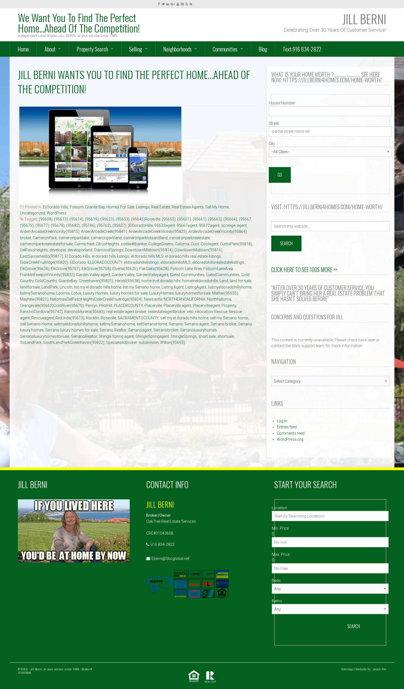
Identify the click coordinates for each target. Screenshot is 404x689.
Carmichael (84, 244)
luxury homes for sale (129, 293)
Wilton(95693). (173, 342)
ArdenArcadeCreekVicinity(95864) (218, 231)
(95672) (27, 225)
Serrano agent (196, 324)
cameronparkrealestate (189, 238)
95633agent (164, 225)
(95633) (122, 219)
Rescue (220, 311)
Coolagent (209, 244)
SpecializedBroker (121, 342)
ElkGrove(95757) (65, 268)
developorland (80, 250)
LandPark (49, 287)
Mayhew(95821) (34, 299)
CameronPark (45, 238)
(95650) (169, 219)
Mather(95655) (225, 293)
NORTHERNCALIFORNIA (184, 299)
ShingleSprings (184, 336)
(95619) (92, 219)
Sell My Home (217, 207)
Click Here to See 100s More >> (304, 269)
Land (224, 281)
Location (279, 508)
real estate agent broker (126, 311)
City (272, 143)
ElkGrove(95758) (96, 268)
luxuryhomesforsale (193, 293)
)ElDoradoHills (140, 225)
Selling (135, 49)
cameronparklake (74, 238)
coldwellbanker (134, 244)
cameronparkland (106, 238)
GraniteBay (68, 281)
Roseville (108, 318)
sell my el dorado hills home (184, 318)
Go (280, 174)
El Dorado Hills (55, 207)
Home (23, 49)
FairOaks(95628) (154, 268)
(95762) (104, 225)
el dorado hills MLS (147, 256)
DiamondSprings (108, 250)
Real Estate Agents (188, 207)
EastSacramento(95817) (41, 256)
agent (242, 225)
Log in (282, 421)
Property (229, 305)
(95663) (215, 219)
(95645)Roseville (145, 219)
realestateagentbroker (166, 311)
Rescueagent (42, 318)
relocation (204, 311)
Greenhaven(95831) (96, 281)
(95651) (184, 219)
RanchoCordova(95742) (41, 311)
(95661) (199, 219)
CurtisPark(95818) (236, 244)
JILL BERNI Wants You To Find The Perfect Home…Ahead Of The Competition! (134, 81)
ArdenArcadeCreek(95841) (104, 231)
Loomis (63, 293)
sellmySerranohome (117, 324)
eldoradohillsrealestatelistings (218, 262)
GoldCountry (46, 281)
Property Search (92, 49)
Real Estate (160, 207)
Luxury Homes (95, 293)
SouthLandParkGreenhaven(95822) (73, 342)
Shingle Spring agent (116, 336)
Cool (195, 244)
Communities (225, 49)
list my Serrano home (141, 287)
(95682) (73, 225)
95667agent (187, 225)
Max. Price (281, 554)
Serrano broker (223, 324)
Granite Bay (95, 207)
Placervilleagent (206, 305)
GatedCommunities (223, 275)
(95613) (61, 219)
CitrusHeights (107, 244)
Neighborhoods (177, 49)
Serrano (176, 324)
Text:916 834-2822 (302, 49)
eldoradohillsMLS (176, 262)
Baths (277, 601)
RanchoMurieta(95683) (84, 311)
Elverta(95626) (125, 268)
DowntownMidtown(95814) (149, 250)
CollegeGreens (160, 244)
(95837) (119, 225)
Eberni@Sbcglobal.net (170, 558)
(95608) (45, 219)
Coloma (182, 244)
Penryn (91, 305)
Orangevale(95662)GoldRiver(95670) (52, 305)
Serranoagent (140, 330)
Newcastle (153, 299)
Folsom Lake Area (186, 268)
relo (190, 311)
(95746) (88, 225)
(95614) (76, 219)
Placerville (153, 305)
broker (25, 238)
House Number (282, 103)
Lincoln (66, 287)
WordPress (57, 213)
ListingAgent (195, 287)
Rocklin (92, 318)
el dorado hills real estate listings (193, 256)
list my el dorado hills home (97, 287)
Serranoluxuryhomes (198, 330)
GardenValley (123, 275)
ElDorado (78, 262)
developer (57, 250)
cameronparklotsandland (145, 238)
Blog (263, 49)
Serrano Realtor (112, 330)
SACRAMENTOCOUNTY (138, 318)
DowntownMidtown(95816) (198, 250)
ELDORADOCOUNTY (105, 262)
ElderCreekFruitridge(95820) (44, 262)
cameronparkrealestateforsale (46, 244)
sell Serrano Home (36, 324)
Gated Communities (187, 275)
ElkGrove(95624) (34, 268)
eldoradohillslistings (141, 262)
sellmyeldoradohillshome (76, 324)
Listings (143, 207)
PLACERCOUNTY (128, 305)
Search (353, 626)
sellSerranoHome (152, 324)
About (50, 49)
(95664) (230, 219)
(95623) (107, 219)
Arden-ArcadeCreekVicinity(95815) (49, 231)
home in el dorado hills (161, 281)
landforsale (30, 287)
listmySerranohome (37, 293)
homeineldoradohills (200, 281)
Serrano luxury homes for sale (71, 330)
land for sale (240, 281)
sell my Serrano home (229, 318)
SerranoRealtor (84, 336)
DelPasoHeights (34, 250)
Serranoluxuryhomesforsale (44, 336)
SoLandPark (30, 342)
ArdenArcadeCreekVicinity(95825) (158, 231)
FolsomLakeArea (218, 268)
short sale (207, 336)
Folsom (77, 207)
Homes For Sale (120, 207)
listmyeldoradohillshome (229, 287)
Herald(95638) (127, 281)
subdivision (149, 342)
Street (274, 123)
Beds (276, 580)
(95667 (245, 219)
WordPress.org (290, 439)
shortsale (225, 336)
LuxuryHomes (161, 293)
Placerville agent (177, 305)
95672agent (209, 225)
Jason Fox (379, 669)
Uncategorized (32, 213)
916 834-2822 (163, 544)
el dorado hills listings (110, 256)
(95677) (42, 225)
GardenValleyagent (152, 275)
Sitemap (347, 669)
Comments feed (291, 433)
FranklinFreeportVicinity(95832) (47, 275)
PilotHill (105, 305)
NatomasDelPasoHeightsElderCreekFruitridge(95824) (96, 299)
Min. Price (280, 528)
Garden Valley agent (93, 275)
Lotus (76, 293)
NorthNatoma (219, 299)
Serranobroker (165, 330)
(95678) (58, 225)
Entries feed (287, 427)
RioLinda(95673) (70, 318)
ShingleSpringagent (152, 336)
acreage (228, 225)
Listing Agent (173, 287)
